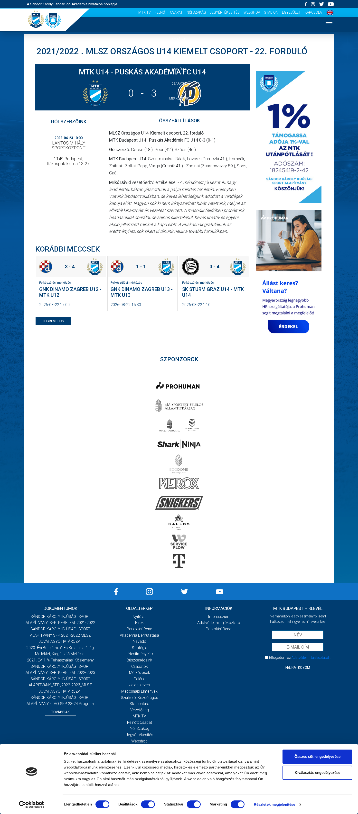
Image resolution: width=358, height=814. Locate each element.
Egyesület (291, 12)
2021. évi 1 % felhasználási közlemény (60, 660)
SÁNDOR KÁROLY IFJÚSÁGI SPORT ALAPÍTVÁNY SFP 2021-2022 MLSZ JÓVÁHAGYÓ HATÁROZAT (60, 635)
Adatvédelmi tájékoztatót (310, 658)
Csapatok (179, 83)
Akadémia (179, 69)
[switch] (148, 804)
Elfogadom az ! (299, 658)
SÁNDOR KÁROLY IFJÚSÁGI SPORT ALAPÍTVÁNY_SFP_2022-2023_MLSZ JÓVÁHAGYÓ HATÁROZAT (60, 685)
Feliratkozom (297, 667)
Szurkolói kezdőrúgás (139, 697)
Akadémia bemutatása (139, 635)
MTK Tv (144, 12)
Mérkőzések (179, 98)
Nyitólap (179, 39)
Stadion (271, 12)
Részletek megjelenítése (274, 804)
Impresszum (218, 616)
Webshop (252, 12)
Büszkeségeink (139, 660)
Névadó (139, 641)
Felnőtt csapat (169, 12)
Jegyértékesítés (225, 12)
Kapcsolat (314, 12)
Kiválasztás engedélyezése (317, 772)
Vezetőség (179, 157)
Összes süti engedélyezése (317, 756)
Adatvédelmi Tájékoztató (218, 622)
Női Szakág (196, 12)
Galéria (179, 113)
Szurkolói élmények (179, 143)
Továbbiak (60, 712)
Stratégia (139, 647)
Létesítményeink (139, 653)
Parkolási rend (139, 629)
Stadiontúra (139, 703)
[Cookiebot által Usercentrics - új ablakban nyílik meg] (31, 804)
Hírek (179, 54)
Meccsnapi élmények (139, 691)
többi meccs (53, 321)
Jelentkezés (179, 128)
